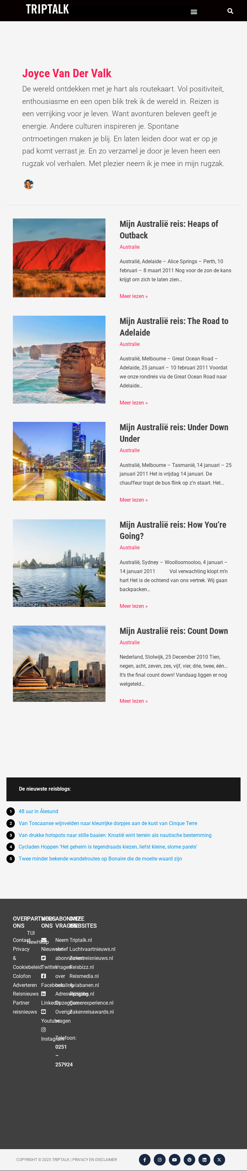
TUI (31, 933)
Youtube (50, 1021)
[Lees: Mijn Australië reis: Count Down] (59, 663)
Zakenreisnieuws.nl (91, 958)
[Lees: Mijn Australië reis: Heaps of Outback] (59, 258)
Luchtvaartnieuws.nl (92, 949)
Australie (130, 247)
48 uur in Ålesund (38, 811)
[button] (193, 11)
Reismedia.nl (84, 976)
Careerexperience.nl (91, 1003)
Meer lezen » (134, 295)
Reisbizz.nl (81, 967)
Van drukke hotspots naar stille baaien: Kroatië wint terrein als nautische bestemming (115, 835)
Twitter (49, 967)
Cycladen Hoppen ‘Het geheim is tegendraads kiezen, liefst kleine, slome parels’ (108, 847)
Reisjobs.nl (81, 994)
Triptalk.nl (80, 940)
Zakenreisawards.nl (91, 1012)
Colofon (22, 976)
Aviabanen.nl (84, 985)
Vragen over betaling (64, 976)
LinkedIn (50, 1003)
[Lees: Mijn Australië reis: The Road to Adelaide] (59, 359)
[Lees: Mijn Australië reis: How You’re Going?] (59, 563)
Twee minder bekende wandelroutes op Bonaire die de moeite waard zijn (100, 859)
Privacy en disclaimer (94, 1159)
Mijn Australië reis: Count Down (174, 631)
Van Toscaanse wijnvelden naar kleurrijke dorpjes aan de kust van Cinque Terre (108, 823)
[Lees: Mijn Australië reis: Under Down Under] (59, 461)
